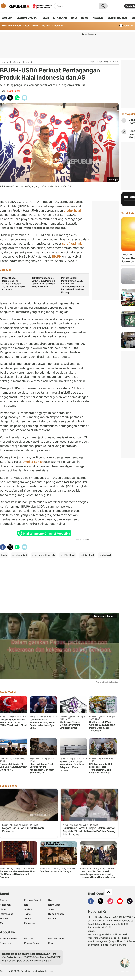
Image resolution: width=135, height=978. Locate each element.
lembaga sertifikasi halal (43, 555)
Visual (27, 918)
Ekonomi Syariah (27, 17)
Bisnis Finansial (117, 17)
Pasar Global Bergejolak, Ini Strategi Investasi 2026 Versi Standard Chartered (13, 283)
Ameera (4, 900)
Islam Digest (15, 62)
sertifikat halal (87, 555)
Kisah (26, 25)
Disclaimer (5, 943)
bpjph (4, 555)
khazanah (60, 17)
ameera (7, 17)
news (84, 17)
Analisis (28, 909)
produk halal (72, 210)
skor (46, 17)
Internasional (6, 913)
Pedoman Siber (56, 938)
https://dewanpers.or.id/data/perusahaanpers (26, 960)
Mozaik (46, 25)
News (3, 909)
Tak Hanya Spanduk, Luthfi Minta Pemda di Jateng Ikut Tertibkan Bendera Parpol (43, 282)
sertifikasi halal (72, 243)
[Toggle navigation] (3, 6)
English (52, 918)
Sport (51, 909)
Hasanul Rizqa (12, 90)
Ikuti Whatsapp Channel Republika (46, 533)
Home (3, 62)
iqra (74, 17)
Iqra (26, 904)
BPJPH (56, 256)
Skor (50, 900)
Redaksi (28, 938)
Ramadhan (29, 923)
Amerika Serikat (32, 461)
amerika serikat (19, 555)
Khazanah (5, 904)
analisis (98, 17)
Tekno (27, 913)
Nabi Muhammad (11, 25)
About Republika (8, 938)
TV (1, 923)
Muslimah (57, 25)
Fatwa (35, 25)
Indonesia (28, 62)
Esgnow (4, 918)
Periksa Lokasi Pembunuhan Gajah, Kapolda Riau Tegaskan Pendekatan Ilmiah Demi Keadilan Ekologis (73, 285)
